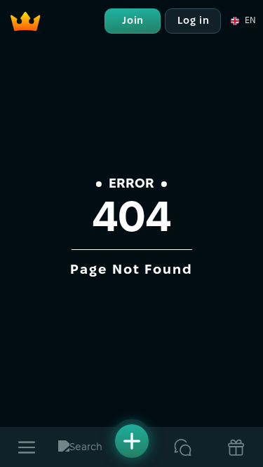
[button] (242, 21)
